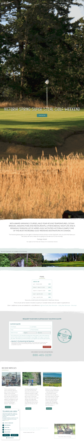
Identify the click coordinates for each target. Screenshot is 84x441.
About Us (72, 4)
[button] (10, 438)
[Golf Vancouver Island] (7, 3)
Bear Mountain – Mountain (69, 305)
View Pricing (42, 115)
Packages (36, 4)
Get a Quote (73, 1)
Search (81, 1)
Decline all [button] (14, 435)
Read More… (8, 407)
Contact (80, 4)
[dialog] (10, 424)
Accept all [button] (6, 435)
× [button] (18, 410)
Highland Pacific (44, 305)
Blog (67, 4)
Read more (7, 420)
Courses (44, 4)
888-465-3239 (63, 1)
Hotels (50, 4)
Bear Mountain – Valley (55, 305)
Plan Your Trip (59, 4)
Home (31, 4)
